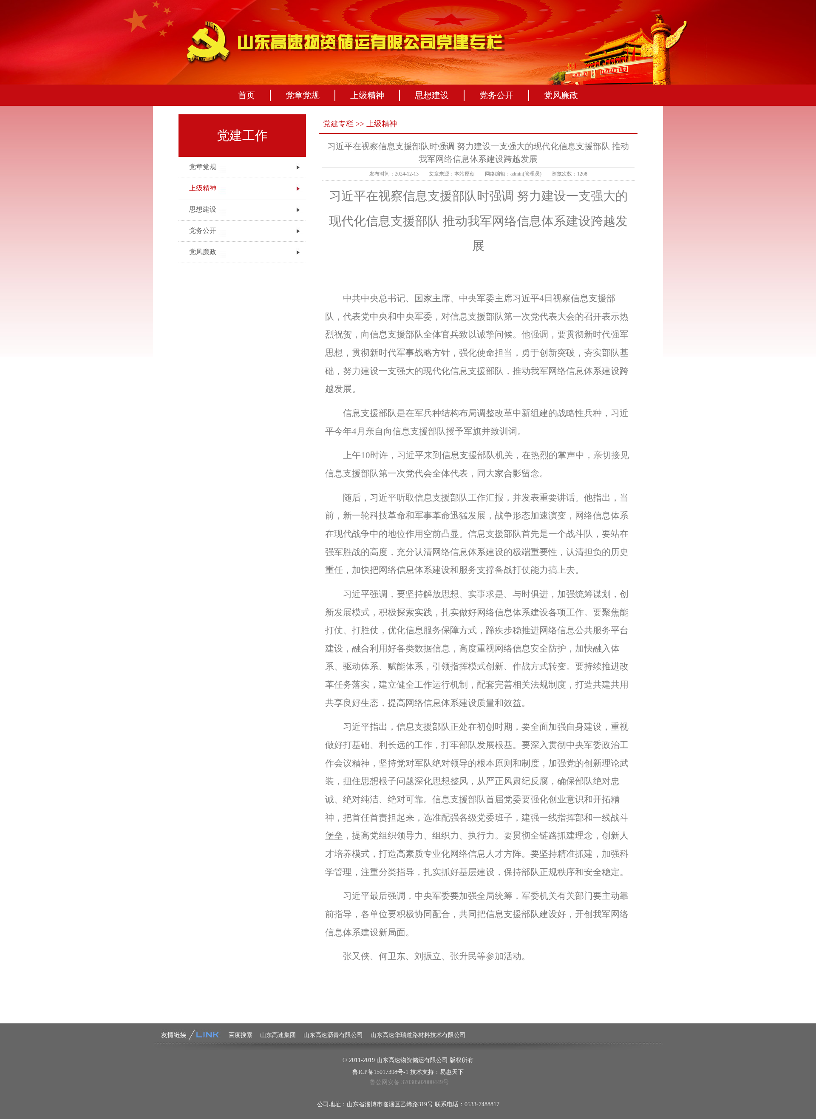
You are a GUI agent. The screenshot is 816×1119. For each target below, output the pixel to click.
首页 (246, 95)
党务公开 (496, 95)
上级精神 (367, 95)
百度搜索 (240, 1035)
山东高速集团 (278, 1035)
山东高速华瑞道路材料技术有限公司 (418, 1035)
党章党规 (303, 95)
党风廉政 (561, 95)
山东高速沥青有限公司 (333, 1035)
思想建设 (432, 95)
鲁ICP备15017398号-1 (380, 1072)
